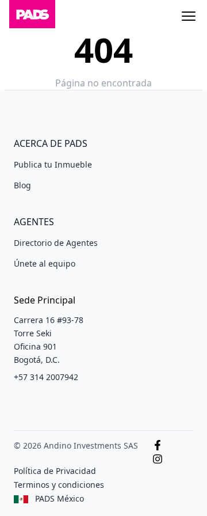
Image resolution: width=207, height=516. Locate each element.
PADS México (59, 498)
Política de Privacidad (55, 470)
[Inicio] (32, 16)
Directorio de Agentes (56, 242)
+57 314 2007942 (46, 376)
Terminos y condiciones (59, 484)
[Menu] (188, 16)
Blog (22, 185)
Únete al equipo (44, 263)
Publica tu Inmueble (53, 164)
